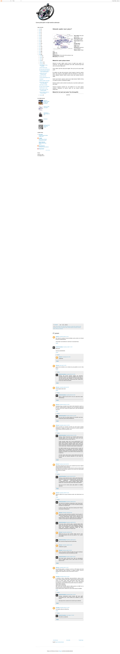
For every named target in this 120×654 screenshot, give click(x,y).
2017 (40, 40)
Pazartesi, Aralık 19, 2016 (67, 550)
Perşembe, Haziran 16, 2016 (65, 425)
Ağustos (41, 62)
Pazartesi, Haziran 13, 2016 (64, 404)
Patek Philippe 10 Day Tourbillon (43, 66)
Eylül (41, 60)
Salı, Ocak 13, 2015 (63, 365)
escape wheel (73, 326)
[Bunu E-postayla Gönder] (62, 324)
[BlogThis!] (63, 324)
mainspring (63, 327)
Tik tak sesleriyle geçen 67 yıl (45, 77)
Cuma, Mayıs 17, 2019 (70, 615)
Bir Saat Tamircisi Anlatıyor (44, 86)
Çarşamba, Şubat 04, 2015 (64, 387)
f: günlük (40, 138)
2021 (40, 33)
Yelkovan (57, 328)
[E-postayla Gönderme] (60, 324)
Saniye (54, 328)
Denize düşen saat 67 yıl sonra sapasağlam (44, 83)
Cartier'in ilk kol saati (43, 67)
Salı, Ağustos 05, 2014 (66, 356)
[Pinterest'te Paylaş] (67, 324)
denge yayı (68, 326)
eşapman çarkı (78, 326)
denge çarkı (64, 326)
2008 (40, 54)
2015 (40, 43)
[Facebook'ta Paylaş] (65, 324)
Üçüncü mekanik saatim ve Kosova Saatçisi (44, 93)
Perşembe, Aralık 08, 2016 (71, 501)
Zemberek (61, 328)
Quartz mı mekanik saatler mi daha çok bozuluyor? (46, 102)
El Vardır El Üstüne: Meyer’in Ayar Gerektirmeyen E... (45, 71)
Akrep (57, 326)
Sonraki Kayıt (55, 640)
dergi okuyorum (42, 145)
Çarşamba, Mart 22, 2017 (64, 567)
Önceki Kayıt (81, 640)
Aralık (41, 55)
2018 (40, 38)
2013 (40, 46)
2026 (40, 29)
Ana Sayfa (68, 640)
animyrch (57, 336)
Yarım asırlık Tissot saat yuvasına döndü (44, 90)
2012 (40, 48)
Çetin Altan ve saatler (43, 84)
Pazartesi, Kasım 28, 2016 (70, 476)
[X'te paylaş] (64, 324)
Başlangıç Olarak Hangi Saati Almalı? (47, 126)
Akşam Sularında (42, 142)
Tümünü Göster (48, 150)
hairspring (55, 327)
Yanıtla (57, 343)
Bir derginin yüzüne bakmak (44, 146)
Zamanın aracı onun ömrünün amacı (43, 74)
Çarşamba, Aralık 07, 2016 (64, 492)
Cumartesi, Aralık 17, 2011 (67, 346)
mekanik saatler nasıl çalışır (72, 327)
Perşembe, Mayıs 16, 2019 (64, 576)
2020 (40, 35)
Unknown (57, 365)
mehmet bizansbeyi (59, 346)
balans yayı (60, 326)
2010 (40, 51)
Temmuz (41, 63)
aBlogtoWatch (41, 148)
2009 (40, 52)
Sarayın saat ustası (43, 75)
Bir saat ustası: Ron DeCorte (45, 69)
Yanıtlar (58, 354)
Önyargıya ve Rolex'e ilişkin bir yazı (47, 113)
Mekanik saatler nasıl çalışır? (45, 80)
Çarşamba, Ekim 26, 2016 (70, 374)
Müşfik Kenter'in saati (43, 87)
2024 (40, 32)
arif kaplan (58, 576)
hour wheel (59, 327)
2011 (40, 49)
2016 (40, 41)
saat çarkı (79, 327)
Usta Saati (41, 134)
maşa (66, 327)
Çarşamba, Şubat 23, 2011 (64, 336)
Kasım (41, 57)
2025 (40, 30)
